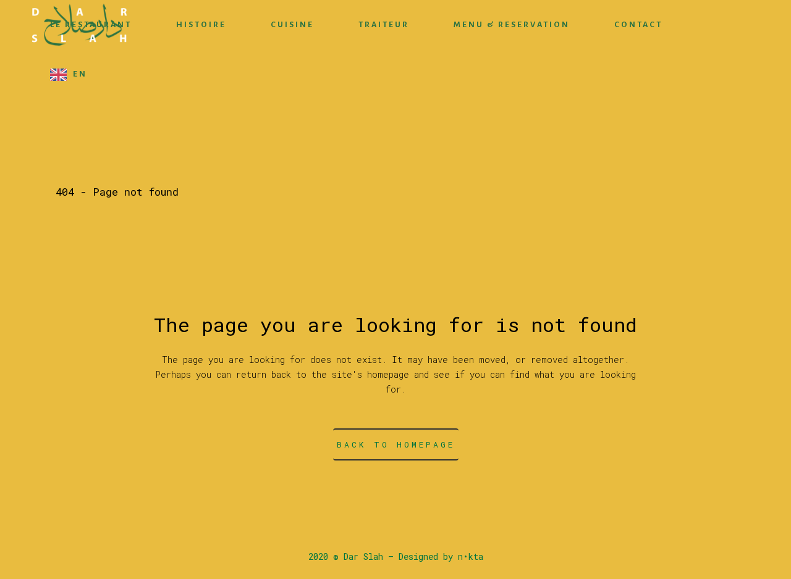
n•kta (470, 556)
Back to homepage (396, 444)
